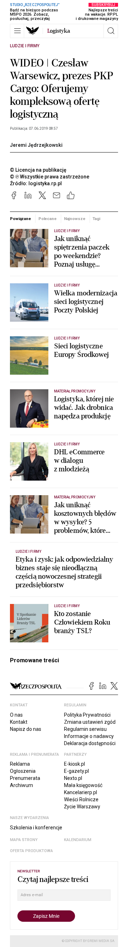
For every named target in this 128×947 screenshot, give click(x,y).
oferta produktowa (31, 851)
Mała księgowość (83, 785)
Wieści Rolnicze (81, 799)
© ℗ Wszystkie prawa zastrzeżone (49, 177)
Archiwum (21, 785)
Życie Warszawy (82, 806)
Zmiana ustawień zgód (90, 722)
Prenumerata (25, 778)
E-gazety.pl (76, 771)
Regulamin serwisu (85, 729)
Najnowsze (74, 218)
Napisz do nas (25, 729)
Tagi (96, 218)
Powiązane (20, 218)
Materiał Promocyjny (74, 391)
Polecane (47, 218)
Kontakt (18, 722)
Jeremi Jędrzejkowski (36, 145)
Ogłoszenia (23, 771)
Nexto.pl (73, 778)
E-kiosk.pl (74, 764)
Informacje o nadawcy (89, 736)
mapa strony (24, 840)
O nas (16, 715)
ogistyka (58, 30)
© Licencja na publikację (38, 170)
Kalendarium (77, 840)
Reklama (20, 764)
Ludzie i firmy (24, 45)
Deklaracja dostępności (90, 743)
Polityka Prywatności (87, 715)
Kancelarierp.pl (80, 792)
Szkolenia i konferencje (36, 827)
